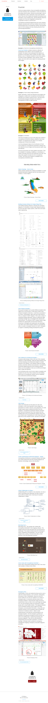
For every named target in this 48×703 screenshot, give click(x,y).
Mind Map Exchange (24, 559)
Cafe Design (21, 403)
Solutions (19, 1)
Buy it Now (32, 681)
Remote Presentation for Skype (24, 521)
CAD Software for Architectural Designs (27, 357)
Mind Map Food (22, 525)
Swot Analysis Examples (24, 308)
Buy (31, 1)
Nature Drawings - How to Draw (25, 169)
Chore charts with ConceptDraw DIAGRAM (28, 563)
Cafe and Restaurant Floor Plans (24, 453)
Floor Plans (24, 399)
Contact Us (24, 699)
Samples (26, 1)
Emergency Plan (22, 591)
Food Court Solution (23, 50)
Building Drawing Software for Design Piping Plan (29, 204)
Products (13, 1)
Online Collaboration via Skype (25, 490)
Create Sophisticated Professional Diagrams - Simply (30, 456)
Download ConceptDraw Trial (7, 19)
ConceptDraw (4, 1)
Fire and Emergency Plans (24, 662)
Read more (41, 200)
